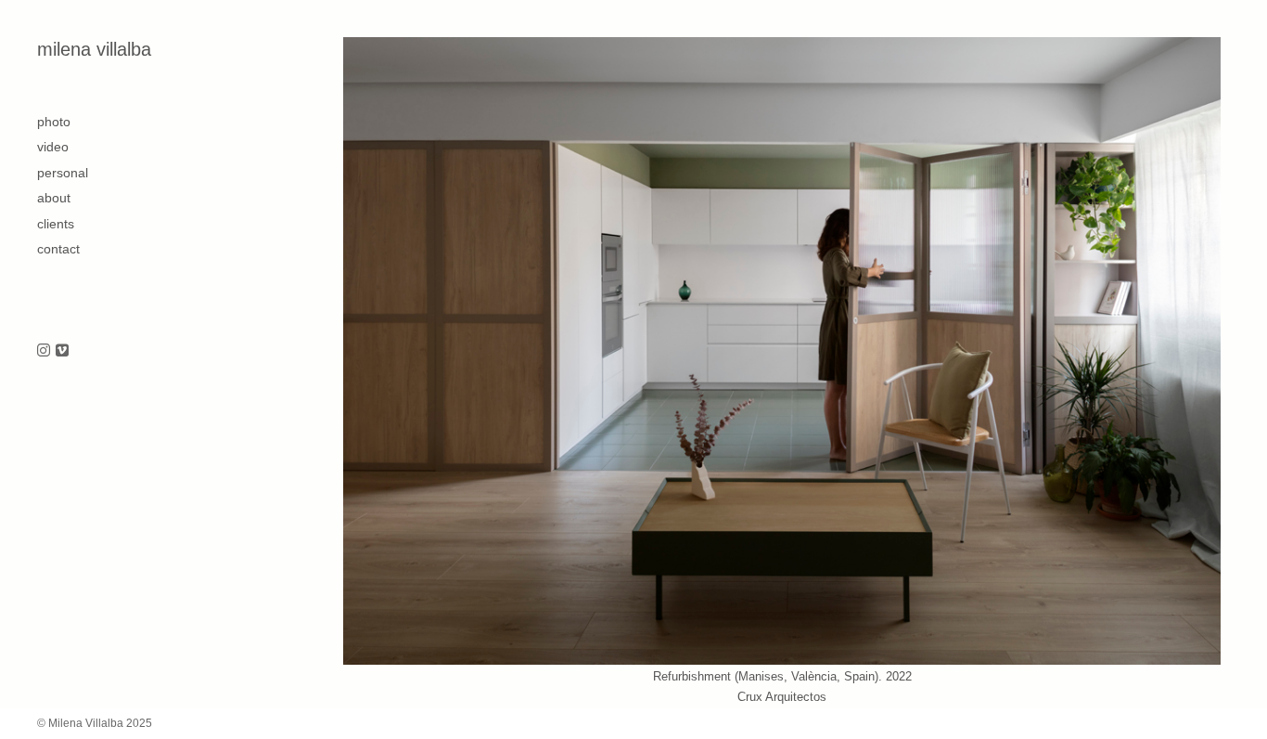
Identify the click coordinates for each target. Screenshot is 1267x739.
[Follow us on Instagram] (43, 351)
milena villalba (94, 49)
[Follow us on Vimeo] (62, 351)
